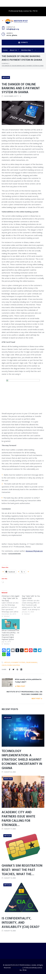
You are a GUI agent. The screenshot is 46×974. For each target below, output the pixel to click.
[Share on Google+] (17, 669)
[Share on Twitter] (13, 669)
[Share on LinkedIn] (21, 669)
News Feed (8, 779)
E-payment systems (18, 662)
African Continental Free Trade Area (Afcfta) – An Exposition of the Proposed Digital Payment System (10, 634)
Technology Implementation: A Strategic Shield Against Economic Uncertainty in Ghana (22, 760)
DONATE (24, 42)
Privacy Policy (17, 968)
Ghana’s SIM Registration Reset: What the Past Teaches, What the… (22, 870)
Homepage (5, 63)
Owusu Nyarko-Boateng (11, 665)
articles (7, 662)
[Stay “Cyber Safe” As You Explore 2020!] (32, 605)
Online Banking (31, 662)
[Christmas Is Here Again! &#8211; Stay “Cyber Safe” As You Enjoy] (12, 606)
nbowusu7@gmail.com (34, 551)
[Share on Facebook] (9, 669)
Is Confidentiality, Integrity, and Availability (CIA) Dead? (20, 923)
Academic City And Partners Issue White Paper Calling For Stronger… (18, 819)
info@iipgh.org (12, 29)
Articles (5, 77)
